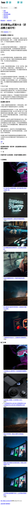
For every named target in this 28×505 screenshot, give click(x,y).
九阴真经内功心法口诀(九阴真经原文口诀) (14, 405)
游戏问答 (5, 17)
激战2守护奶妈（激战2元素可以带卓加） (13, 433)
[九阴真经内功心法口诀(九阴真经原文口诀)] (14, 403)
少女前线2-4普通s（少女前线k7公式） (13, 399)
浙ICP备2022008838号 (6, 500)
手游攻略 (5, 12)
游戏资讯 (5, 16)
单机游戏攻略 (6, 14)
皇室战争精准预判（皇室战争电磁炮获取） (14, 218)
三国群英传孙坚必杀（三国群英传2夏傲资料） (15, 337)
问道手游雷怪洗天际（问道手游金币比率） (14, 278)
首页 (4, 10)
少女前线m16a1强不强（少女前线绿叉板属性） (15, 371)
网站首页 (3, 20)
